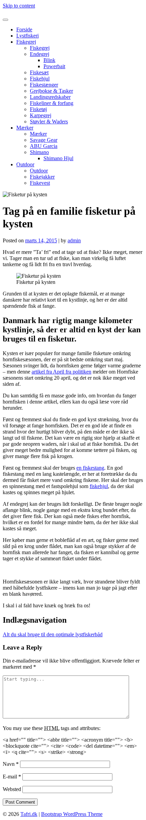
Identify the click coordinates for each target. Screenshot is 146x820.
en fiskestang (90, 468)
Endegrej (39, 54)
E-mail (12, 776)
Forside (24, 29)
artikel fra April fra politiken (61, 372)
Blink (49, 60)
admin (74, 240)
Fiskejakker (42, 177)
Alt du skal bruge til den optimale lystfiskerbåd (53, 634)
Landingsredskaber (50, 97)
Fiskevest (40, 183)
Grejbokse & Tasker (51, 91)
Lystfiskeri (27, 36)
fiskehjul (99, 486)
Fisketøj (38, 109)
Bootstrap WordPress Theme (72, 814)
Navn (11, 764)
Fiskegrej (26, 42)
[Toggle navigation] (5, 20)
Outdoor (25, 164)
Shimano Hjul (58, 158)
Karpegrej (40, 115)
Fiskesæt (39, 72)
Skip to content (19, 6)
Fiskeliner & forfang (51, 103)
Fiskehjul (40, 78)
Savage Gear (43, 140)
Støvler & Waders (49, 121)
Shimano (39, 152)
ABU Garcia (43, 146)
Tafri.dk (11, 12)
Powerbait (54, 66)
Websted (12, 789)
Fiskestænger (44, 85)
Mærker (24, 128)
